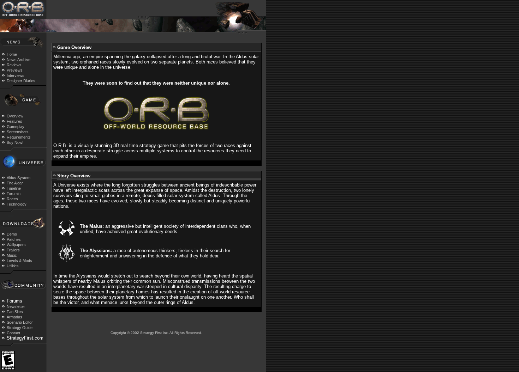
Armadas (14, 317)
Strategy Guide (19, 327)
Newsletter (16, 306)
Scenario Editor (20, 322)
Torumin (13, 193)
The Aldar (15, 183)
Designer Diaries (21, 81)
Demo (12, 234)
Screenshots (18, 132)
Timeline (14, 188)
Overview (15, 116)
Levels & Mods (19, 260)
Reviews (14, 65)
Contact (13, 333)
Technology (16, 204)
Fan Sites (15, 312)
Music (12, 255)
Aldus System (18, 178)
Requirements (19, 137)
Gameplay (15, 126)
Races (12, 199)
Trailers (13, 250)
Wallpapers (16, 245)
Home (12, 54)
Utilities (13, 266)
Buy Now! (15, 142)
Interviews (15, 75)
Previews (15, 70)
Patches (14, 239)
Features (14, 121)
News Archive (18, 59)
